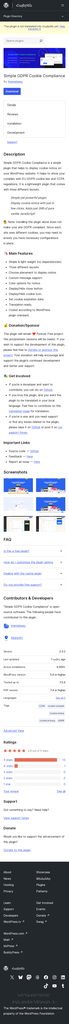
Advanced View (14, 730)
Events (40, 909)
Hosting (9, 885)
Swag (41, 921)
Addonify (17, 638)
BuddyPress (13, 952)
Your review (11, 791)
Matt (8, 939)
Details (11, 105)
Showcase (43, 872)
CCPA (42, 706)
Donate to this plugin (17, 850)
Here (30, 456)
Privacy (8, 891)
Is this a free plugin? (16, 551)
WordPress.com (16, 933)
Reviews (12, 114)
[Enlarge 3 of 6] (28, 502)
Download (12, 91)
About (7, 872)
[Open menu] (63, 5)
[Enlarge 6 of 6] (60, 521)
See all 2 (60, 697)
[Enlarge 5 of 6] (28, 521)
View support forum (16, 818)
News (7, 878)
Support (12, 142)
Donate (43, 915)
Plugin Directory (13, 16)
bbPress (11, 946)
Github (48, 390)
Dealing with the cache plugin (23, 573)
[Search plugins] (41, 40)
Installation (14, 123)
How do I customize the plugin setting (28, 562)
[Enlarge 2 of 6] (60, 483)
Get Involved (44, 903)
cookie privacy (47, 720)
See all (61, 791)
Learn (7, 903)
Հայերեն (18, 968)
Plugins (40, 885)
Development (16, 132)
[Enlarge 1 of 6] (28, 483)
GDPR (61, 720)
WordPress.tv (14, 921)
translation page (19, 411)
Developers (11, 915)
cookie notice (57, 713)
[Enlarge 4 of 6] (60, 502)
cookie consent (56, 706)
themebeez (15, 81)
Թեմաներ (43, 878)
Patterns (41, 891)
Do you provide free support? (23, 584)
